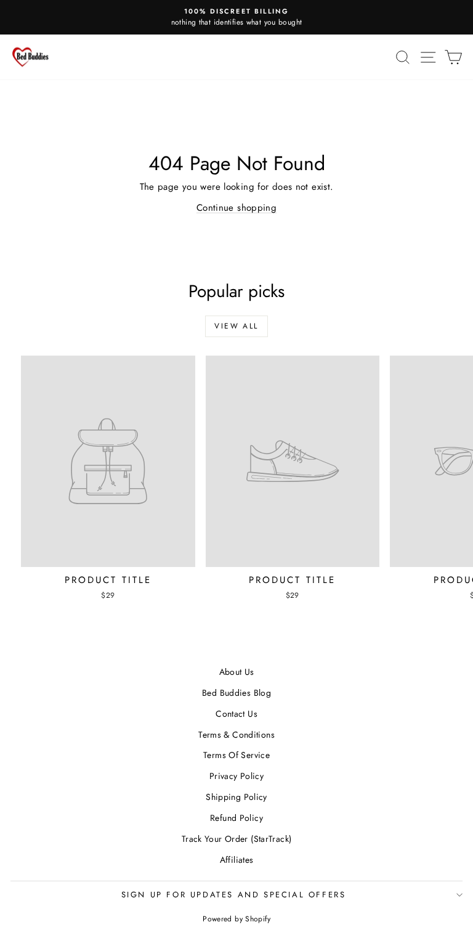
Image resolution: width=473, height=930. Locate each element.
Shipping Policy (236, 797)
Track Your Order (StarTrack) (237, 839)
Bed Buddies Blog (236, 693)
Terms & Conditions (236, 734)
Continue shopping (236, 207)
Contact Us (236, 714)
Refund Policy (236, 818)
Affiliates (237, 860)
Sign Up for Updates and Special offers (233, 894)
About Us (236, 672)
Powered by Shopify (236, 918)
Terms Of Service (236, 755)
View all (236, 326)
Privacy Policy (236, 776)
